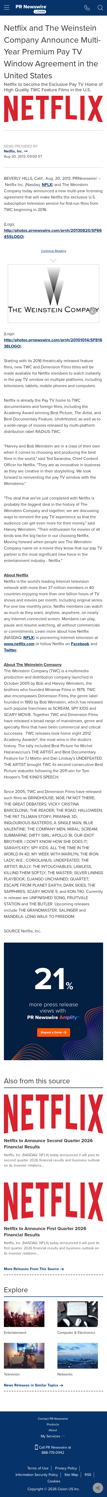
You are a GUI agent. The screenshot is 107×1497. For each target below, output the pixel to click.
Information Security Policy (37, 1474)
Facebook (80, 644)
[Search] (100, 8)
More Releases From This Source (31, 1269)
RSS (88, 1474)
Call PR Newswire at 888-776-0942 (54, 1450)
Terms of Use (38, 1468)
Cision (63, 1489)
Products (53, 1424)
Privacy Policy (66, 1468)
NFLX (47, 185)
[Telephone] (87, 8)
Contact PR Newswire (53, 1418)
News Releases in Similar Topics (31, 1385)
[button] (53, 109)
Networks (65, 1374)
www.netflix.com (19, 644)
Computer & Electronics (76, 1332)
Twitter (10, 650)
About (53, 1430)
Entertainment (15, 1332)
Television (12, 1374)
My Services (51, 1436)
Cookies (54, 1481)
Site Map (71, 1474)
